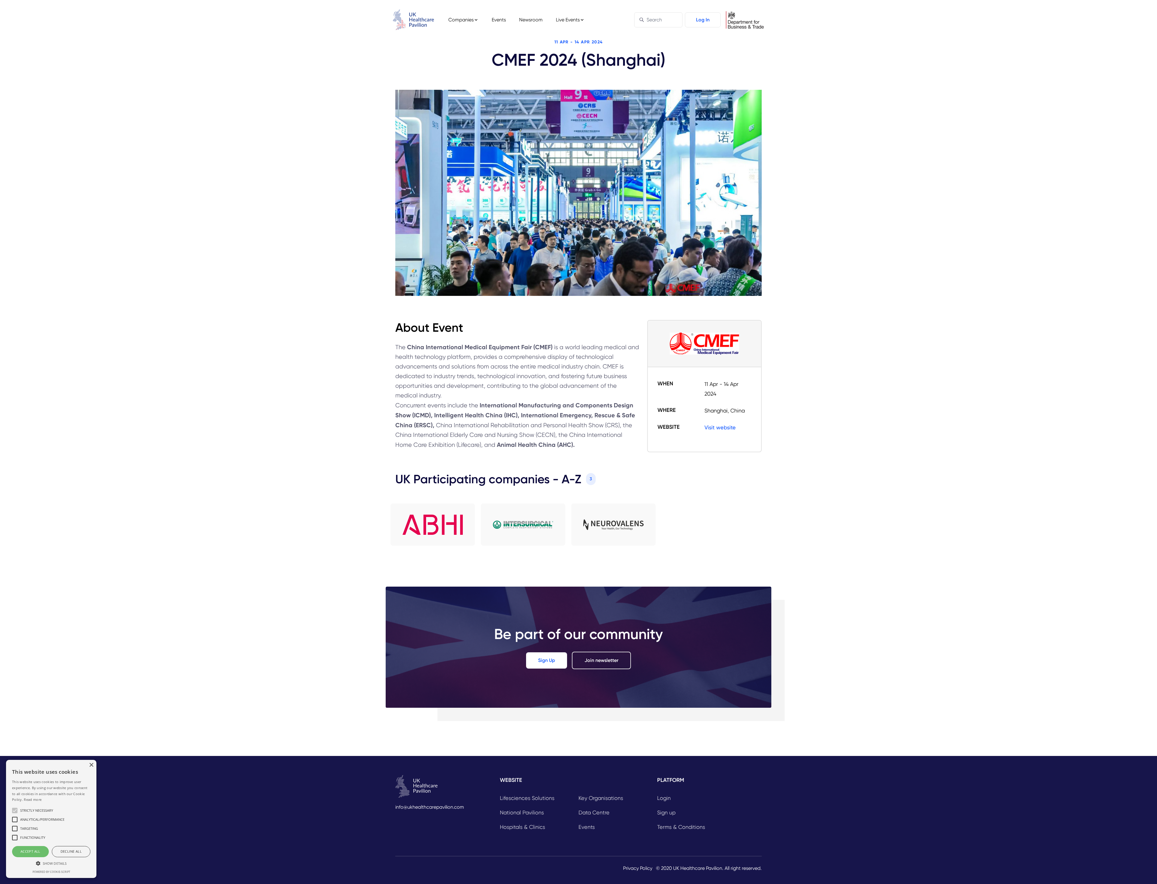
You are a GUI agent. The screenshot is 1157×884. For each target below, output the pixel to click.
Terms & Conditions (681, 827)
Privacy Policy (637, 868)
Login (664, 798)
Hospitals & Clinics (522, 827)
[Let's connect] (432, 524)
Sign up (666, 812)
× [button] (91, 765)
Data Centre (594, 812)
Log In (703, 20)
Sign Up (546, 660)
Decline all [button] (71, 851)
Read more (33, 799)
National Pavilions (522, 812)
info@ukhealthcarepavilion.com (429, 807)
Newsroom (531, 20)
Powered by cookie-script (51, 872)
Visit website (720, 427)
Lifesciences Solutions (527, 798)
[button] (51, 863)
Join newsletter (601, 660)
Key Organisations (600, 798)
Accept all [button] (30, 851)
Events (499, 20)
